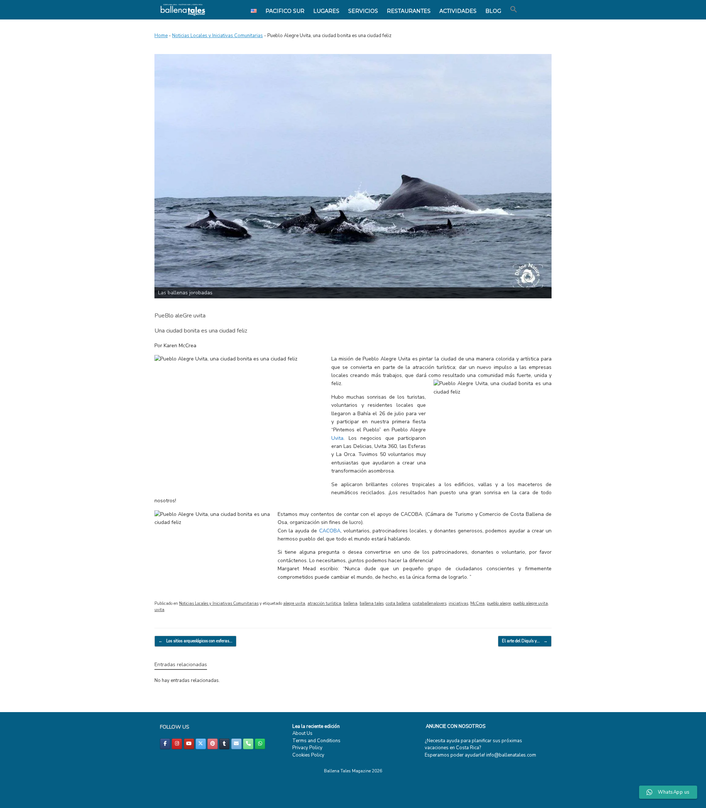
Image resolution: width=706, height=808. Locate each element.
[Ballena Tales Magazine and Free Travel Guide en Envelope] (236, 744)
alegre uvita (294, 603)
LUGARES (326, 11)
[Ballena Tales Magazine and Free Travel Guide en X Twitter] (201, 744)
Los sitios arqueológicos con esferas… (195, 641)
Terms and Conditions (316, 740)
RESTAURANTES (409, 11)
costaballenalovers (429, 603)
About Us (302, 733)
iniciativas (458, 603)
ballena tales (372, 603)
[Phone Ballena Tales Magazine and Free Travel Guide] (248, 744)
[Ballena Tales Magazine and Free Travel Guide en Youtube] (189, 744)
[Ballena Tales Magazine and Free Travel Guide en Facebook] (165, 744)
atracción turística (324, 603)
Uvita (337, 438)
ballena (350, 603)
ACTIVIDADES (458, 11)
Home (161, 35)
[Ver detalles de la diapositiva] (353, 176)
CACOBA (328, 530)
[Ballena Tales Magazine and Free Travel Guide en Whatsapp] (260, 744)
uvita (159, 610)
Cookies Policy (308, 755)
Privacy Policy (307, 747)
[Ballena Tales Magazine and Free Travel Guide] (182, 10)
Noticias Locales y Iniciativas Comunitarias (217, 35)
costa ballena (398, 603)
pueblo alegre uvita (530, 603)
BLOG (493, 11)
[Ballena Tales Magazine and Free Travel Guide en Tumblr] (224, 744)
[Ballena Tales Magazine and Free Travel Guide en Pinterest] (212, 744)
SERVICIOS (363, 11)
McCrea (477, 603)
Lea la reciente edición (316, 726)
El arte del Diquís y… (525, 641)
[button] (514, 9)
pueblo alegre (499, 603)
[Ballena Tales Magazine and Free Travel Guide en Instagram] (177, 744)
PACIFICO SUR (284, 11)
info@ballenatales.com (511, 755)
